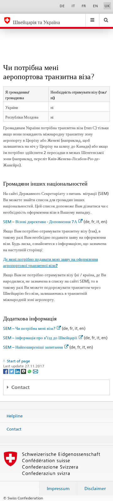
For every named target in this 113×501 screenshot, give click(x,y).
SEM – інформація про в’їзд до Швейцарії (40, 337)
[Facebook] (6, 371)
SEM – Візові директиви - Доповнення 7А (40, 221)
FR (84, 5)
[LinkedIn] (18, 371)
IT (73, 5)
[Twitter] (12, 371)
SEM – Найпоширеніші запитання (33, 347)
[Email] (35, 371)
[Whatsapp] (30, 371)
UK (107, 5)
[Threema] (24, 371)
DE (62, 5)
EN (95, 5)
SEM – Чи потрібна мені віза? (29, 328)
